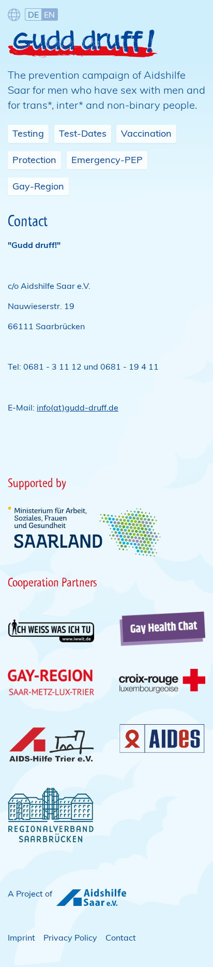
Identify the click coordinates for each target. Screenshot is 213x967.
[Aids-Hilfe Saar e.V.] (91, 898)
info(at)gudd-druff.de (77, 407)
